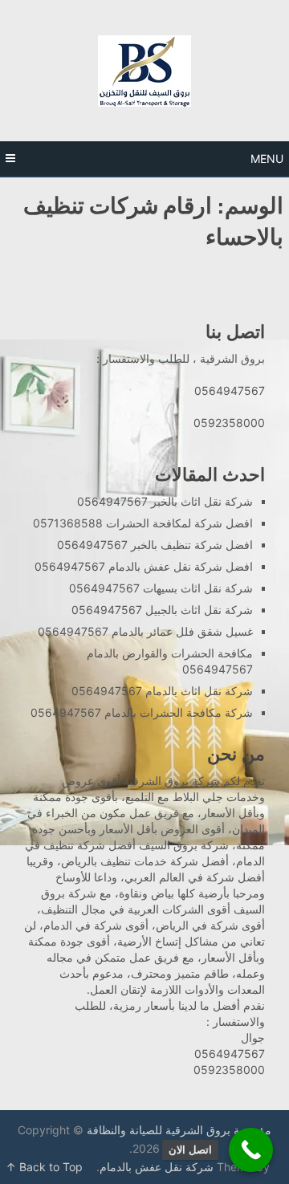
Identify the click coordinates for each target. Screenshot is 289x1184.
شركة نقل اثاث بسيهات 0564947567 (161, 588)
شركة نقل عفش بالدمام (157, 1167)
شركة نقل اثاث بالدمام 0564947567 (162, 691)
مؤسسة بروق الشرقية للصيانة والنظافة (179, 1130)
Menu (266, 158)
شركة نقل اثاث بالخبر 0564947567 (165, 501)
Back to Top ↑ (44, 1167)
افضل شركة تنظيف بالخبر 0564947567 (155, 544)
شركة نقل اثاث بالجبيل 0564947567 (162, 609)
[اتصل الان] (251, 1150)
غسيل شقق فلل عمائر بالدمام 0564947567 (145, 631)
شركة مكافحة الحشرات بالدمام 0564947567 (142, 712)
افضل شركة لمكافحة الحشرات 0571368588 (143, 523)
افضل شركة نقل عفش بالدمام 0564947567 (144, 566)
